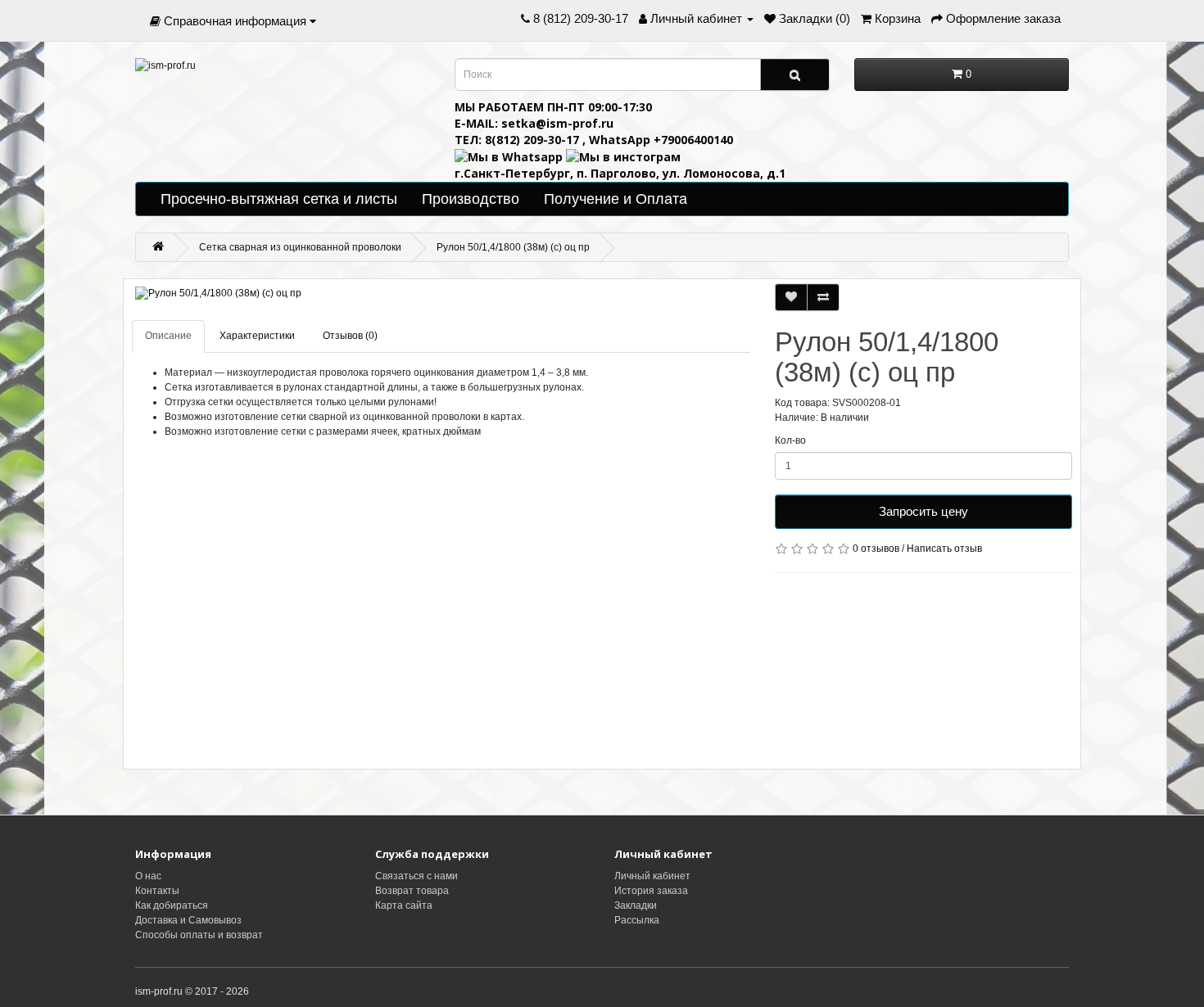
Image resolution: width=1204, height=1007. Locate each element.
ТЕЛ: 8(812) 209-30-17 (518, 139)
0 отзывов (876, 548)
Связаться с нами (416, 876)
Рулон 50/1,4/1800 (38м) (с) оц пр (513, 247)
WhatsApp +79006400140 (661, 139)
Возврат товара (412, 890)
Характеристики (257, 335)
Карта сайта (403, 905)
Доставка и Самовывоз (188, 920)
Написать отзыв (944, 548)
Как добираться (171, 905)
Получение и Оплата (615, 199)
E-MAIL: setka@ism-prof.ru (534, 123)
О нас (148, 876)
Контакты (157, 890)
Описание (168, 335)
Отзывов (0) (350, 335)
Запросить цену (923, 511)
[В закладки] (791, 297)
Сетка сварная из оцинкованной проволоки (300, 247)
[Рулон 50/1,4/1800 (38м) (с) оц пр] (441, 293)
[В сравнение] (823, 297)
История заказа (651, 890)
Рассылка (636, 920)
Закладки (635, 905)
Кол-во (790, 440)
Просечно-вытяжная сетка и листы (279, 199)
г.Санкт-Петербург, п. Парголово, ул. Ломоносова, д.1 (620, 173)
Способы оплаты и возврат (199, 935)
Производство (470, 199)
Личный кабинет (652, 876)
